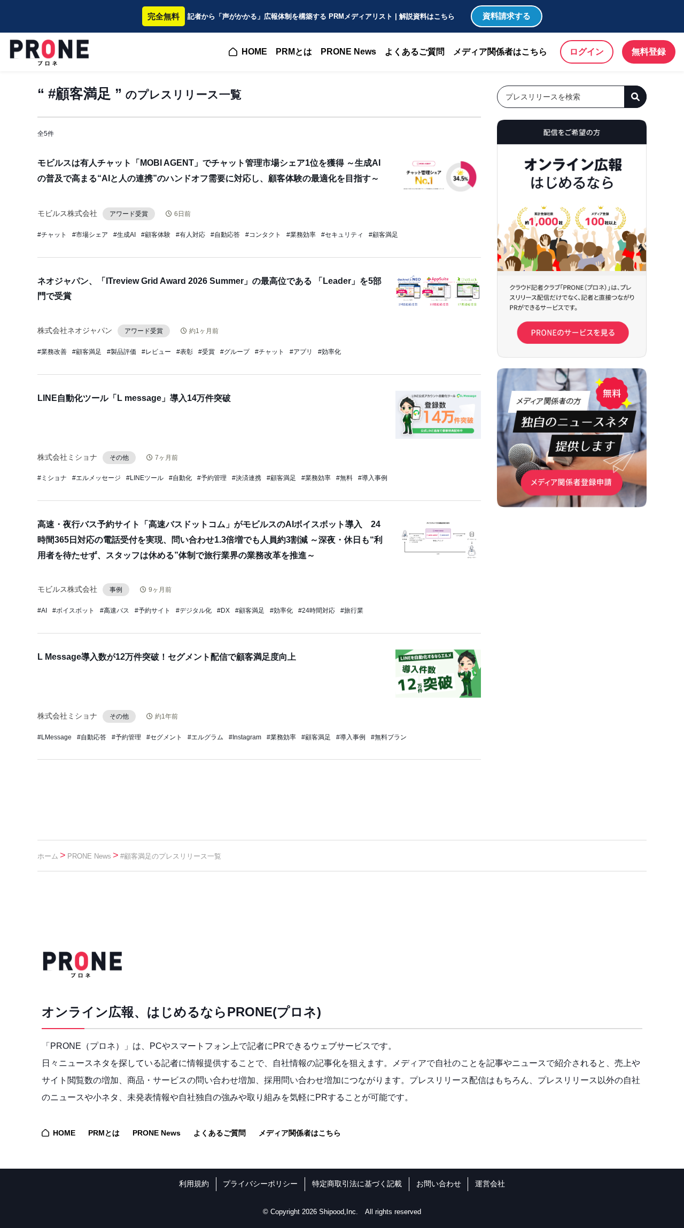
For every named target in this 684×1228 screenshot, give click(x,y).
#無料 (344, 478)
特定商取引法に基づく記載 (357, 1183)
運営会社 (490, 1183)
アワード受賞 (129, 214)
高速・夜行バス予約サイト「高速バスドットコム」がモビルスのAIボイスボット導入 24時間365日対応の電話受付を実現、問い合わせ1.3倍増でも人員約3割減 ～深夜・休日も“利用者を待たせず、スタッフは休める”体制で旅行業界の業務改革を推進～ (210, 540)
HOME (254, 51)
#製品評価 (121, 352)
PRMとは (294, 51)
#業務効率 (301, 234)
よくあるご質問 (415, 51)
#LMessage (54, 737)
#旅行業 (351, 610)
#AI (42, 610)
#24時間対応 (316, 610)
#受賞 (206, 352)
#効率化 (329, 352)
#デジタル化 (194, 610)
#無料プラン (389, 737)
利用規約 (194, 1183)
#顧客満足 (383, 234)
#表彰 (184, 352)
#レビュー (156, 352)
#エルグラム (205, 737)
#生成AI (124, 234)
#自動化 (180, 478)
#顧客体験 (155, 234)
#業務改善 (52, 352)
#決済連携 (246, 478)
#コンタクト (263, 234)
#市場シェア (90, 234)
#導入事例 (372, 478)
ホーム (47, 856)
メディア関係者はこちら (500, 51)
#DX (223, 610)
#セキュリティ (342, 234)
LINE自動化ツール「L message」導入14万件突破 (134, 398)
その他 (119, 457)
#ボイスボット (73, 610)
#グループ (235, 352)
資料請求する (507, 15)
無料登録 (649, 51)
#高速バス (114, 610)
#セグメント (164, 737)
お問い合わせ (438, 1183)
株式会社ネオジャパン (74, 330)
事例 (116, 589)
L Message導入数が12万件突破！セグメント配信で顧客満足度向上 (166, 656)
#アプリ (301, 352)
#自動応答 (225, 234)
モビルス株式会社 (67, 213)
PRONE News (348, 51)
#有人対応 (190, 234)
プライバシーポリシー (260, 1183)
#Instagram (245, 737)
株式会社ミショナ (67, 457)
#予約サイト (152, 610)
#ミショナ (52, 478)
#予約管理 (212, 478)
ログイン (587, 51)
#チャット (52, 234)
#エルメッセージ (96, 478)
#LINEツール (145, 478)
